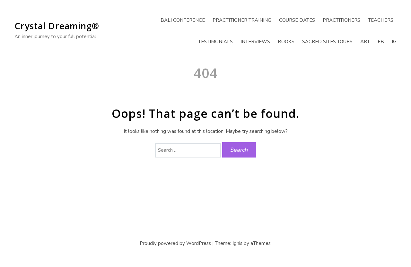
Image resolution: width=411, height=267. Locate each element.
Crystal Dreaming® (56, 26)
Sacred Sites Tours (327, 41)
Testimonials (215, 41)
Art (365, 41)
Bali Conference (183, 20)
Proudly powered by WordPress (175, 243)
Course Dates (297, 20)
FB (381, 41)
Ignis (237, 243)
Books (286, 41)
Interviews (255, 41)
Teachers (380, 20)
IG (394, 41)
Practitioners (341, 20)
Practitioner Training (242, 20)
